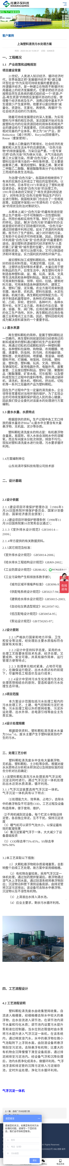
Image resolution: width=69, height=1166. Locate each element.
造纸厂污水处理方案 (21, 1111)
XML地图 (57, 1149)
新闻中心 (43, 1163)
